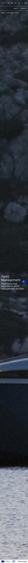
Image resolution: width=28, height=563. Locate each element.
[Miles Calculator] (24, 281)
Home (3, 13)
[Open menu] (25, 3)
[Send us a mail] (12, 3)
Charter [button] (23, 8)
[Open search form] (22, 3)
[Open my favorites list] (19, 3)
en (15, 3)
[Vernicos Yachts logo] (6, 3)
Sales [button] (15, 8)
